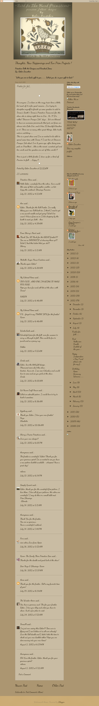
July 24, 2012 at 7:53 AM (31, 614)
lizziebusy (24, 411)
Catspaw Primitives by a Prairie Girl (74, 230)
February (76, 401)
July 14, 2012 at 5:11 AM (31, 505)
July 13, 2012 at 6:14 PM (31, 475)
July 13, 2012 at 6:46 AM (31, 300)
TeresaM (23, 624)
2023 (73, 258)
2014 (73, 291)
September (77, 318)
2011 (72, 412)
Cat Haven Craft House (29, 390)
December (77, 304)
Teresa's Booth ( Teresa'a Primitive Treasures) (35, 112)
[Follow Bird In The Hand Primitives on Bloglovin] (73, 87)
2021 (73, 267)
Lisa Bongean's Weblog (74, 223)
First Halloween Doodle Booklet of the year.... (77, 344)
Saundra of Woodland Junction (73, 207)
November (77, 309)
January (76, 406)
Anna (22, 580)
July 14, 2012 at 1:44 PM (31, 529)
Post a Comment (25, 674)
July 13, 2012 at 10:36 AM (32, 425)
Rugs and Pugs (74, 192)
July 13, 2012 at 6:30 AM (31, 268)
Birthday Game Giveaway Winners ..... (77, 372)
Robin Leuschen (74, 144)
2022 (73, 263)
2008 (73, 426)
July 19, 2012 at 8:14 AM (31, 591)
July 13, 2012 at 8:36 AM (31, 401)
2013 (73, 295)
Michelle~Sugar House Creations (32, 260)
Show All (81, 245)
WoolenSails (25, 331)
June (75, 382)
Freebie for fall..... (76, 333)
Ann (21, 203)
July (75, 328)
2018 (73, 277)
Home (40, 685)
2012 (73, 300)
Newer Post (21, 685)
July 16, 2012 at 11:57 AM (31, 570)
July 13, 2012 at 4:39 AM (31, 223)
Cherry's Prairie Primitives (30, 434)
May (75, 387)
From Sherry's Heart (28, 233)
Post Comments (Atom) (34, 692)
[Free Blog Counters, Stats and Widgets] (67, 434)
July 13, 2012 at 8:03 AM (31, 381)
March (75, 396)
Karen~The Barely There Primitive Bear (35, 556)
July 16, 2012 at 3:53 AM (31, 546)
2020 (73, 272)
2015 (73, 286)
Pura (22, 538)
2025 (73, 253)
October (76, 314)
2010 (73, 416)
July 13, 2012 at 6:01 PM (31, 443)
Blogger (61, 702)
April (75, 392)
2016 (73, 281)
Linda (22, 360)
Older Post (58, 685)
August (76, 323)
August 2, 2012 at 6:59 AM (32, 644)
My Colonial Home (27, 277)
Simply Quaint (26, 485)
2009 (73, 421)
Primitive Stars (26, 179)
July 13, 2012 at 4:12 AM (31, 194)
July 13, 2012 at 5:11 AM (31, 250)
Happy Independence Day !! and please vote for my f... (77, 359)
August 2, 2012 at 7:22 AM (32, 668)
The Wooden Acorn (27, 600)
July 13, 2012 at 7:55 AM (31, 351)
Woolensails (73, 179)
